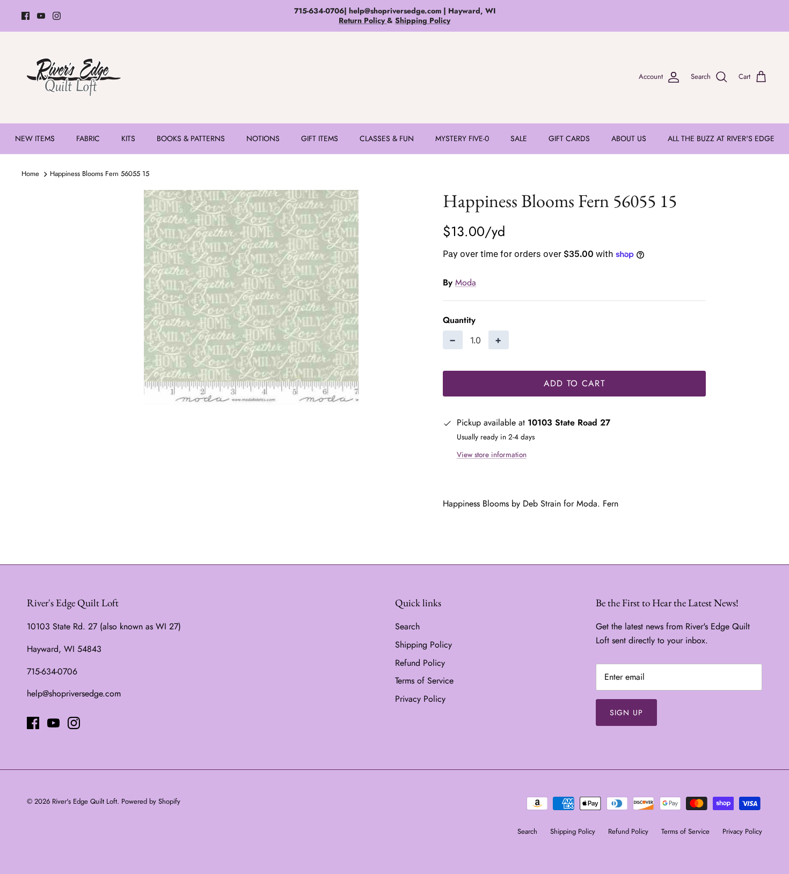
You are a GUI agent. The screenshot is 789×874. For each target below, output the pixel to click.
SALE (518, 138)
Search (407, 626)
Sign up (626, 712)
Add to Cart (574, 383)
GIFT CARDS (569, 138)
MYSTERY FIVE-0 (462, 138)
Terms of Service (424, 680)
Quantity (459, 320)
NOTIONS (263, 138)
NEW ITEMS (35, 138)
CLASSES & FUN (387, 138)
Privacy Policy (420, 699)
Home (30, 173)
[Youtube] (41, 16)
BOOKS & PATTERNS (191, 138)
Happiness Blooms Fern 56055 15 (99, 173)
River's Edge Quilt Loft (84, 801)
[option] (251, 297)
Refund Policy (420, 663)
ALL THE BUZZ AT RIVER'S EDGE (721, 138)
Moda (465, 282)
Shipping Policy (423, 644)
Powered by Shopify (150, 801)
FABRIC (88, 138)
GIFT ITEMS (319, 138)
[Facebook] (25, 16)
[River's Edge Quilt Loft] (73, 77)
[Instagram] (57, 16)
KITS (128, 138)
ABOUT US (628, 138)
